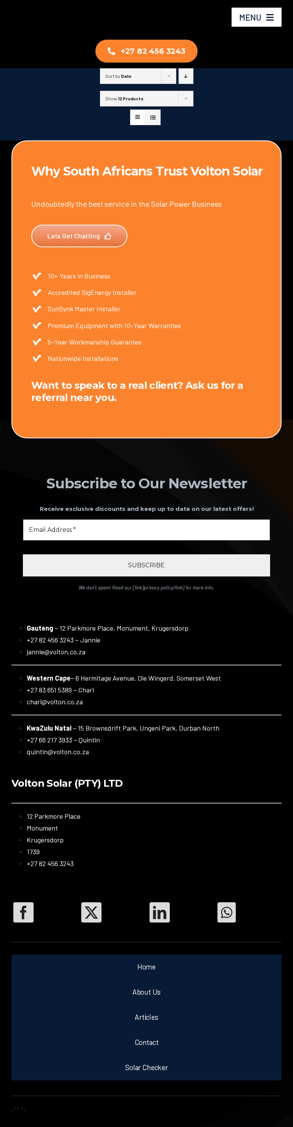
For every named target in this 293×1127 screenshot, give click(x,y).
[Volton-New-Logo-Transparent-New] (33, 8)
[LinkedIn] (160, 912)
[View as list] (152, 117)
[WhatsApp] (227, 912)
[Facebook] (23, 912)
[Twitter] (91, 912)
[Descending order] (186, 76)
